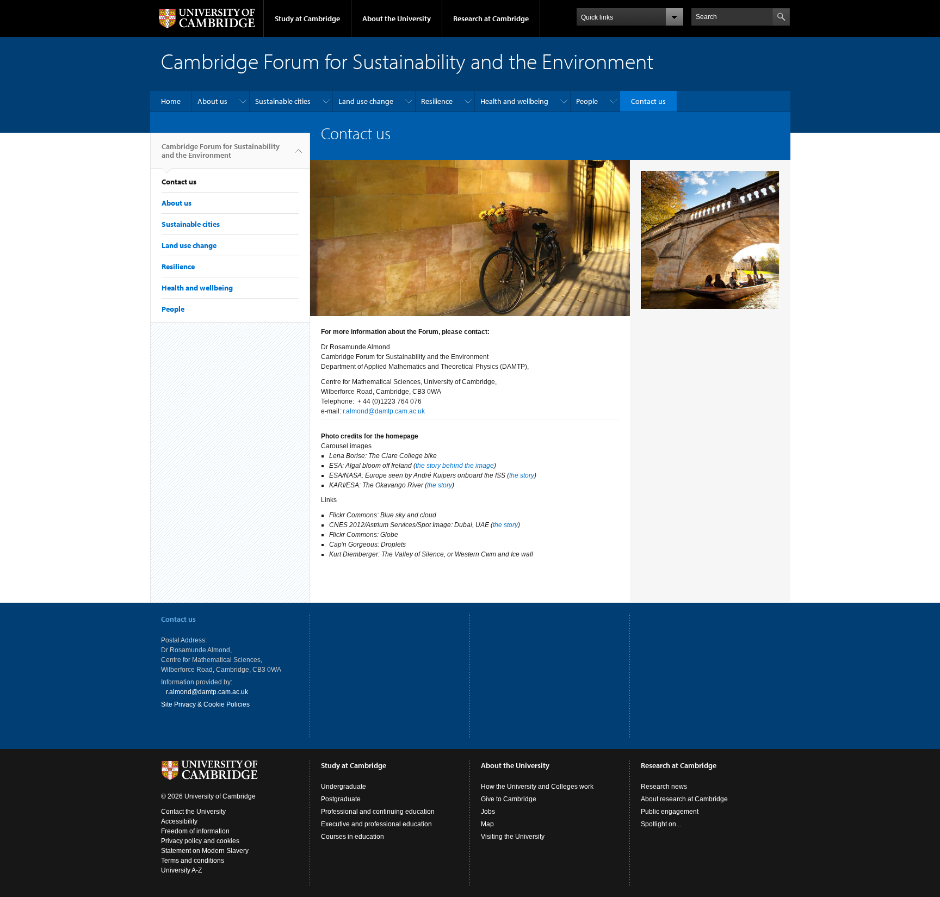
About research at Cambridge (684, 799)
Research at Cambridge (491, 18)
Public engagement (669, 811)
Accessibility (179, 821)
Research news (664, 786)
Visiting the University (513, 836)
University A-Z (181, 870)
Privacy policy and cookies (200, 841)
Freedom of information (195, 831)
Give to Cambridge (508, 799)
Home (171, 101)
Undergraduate (343, 786)
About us (212, 101)
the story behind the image (455, 465)
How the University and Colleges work (537, 786)
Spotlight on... (661, 824)
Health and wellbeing (514, 101)
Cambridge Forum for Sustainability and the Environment (221, 150)
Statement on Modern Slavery (205, 851)
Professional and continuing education (378, 811)
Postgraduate (341, 799)
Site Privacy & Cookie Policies (205, 704)
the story (521, 475)
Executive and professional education (376, 824)
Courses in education (352, 836)
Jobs (488, 811)
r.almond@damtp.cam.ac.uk (384, 411)
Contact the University (193, 811)
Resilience (437, 101)
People (587, 101)
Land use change (365, 101)
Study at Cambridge (307, 18)
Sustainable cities (283, 101)
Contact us (648, 101)
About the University (396, 18)
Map (487, 824)
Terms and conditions (192, 860)
